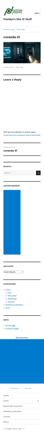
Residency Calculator (14, 305)
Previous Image (8, 29)
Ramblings (12, 299)
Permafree (12, 296)
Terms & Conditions (14, 388)
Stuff (8, 308)
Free (9, 293)
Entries (10, 326)
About (6, 422)
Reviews (11, 302)
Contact (6, 417)
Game (8, 290)
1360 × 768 (19, 67)
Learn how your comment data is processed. (22, 135)
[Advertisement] (12, 222)
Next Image (21, 29)
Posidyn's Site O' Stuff (17, 19)
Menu (37, 13)
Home (6, 396)
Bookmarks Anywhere (12, 406)
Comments (12, 329)
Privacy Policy (28, 388)
